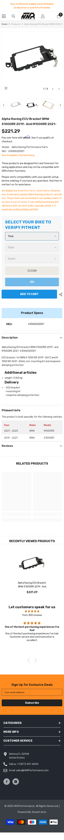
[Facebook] (6, 781)
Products (15, 24)
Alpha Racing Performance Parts (30, 147)
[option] (32, 6)
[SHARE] (59, 294)
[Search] (13, 16)
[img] (32, 611)
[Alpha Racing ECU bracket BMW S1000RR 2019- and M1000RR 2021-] (32, 565)
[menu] (4, 16)
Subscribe (32, 702)
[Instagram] (15, 781)
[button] (53, 89)
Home (4, 24)
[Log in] (43, 16)
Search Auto (39, 812)
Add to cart (30, 294)
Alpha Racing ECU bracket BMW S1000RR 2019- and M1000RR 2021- (32, 585)
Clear (32, 270)
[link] (16, 514)
